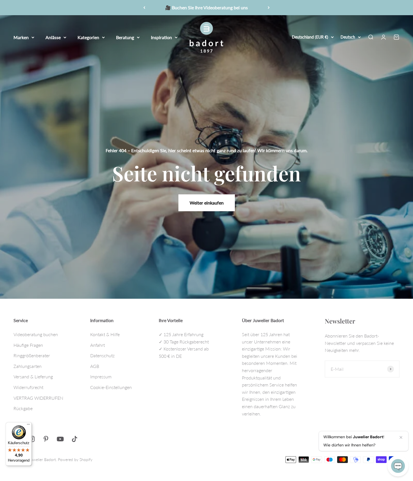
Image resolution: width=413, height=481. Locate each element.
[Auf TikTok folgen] (74, 439)
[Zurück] (144, 7)
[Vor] (269, 7)
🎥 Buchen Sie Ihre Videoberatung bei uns (206, 7)
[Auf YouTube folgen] (60, 439)
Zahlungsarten (27, 366)
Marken (21, 37)
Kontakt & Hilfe (105, 334)
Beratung (125, 37)
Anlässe (53, 37)
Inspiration (161, 37)
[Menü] (28, 425)
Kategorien (88, 37)
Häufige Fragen (28, 345)
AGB (94, 366)
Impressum (101, 376)
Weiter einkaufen (207, 202)
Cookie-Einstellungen (111, 387)
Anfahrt (97, 345)
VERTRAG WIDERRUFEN (38, 398)
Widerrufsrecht (28, 387)
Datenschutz (102, 355)
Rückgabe (23, 408)
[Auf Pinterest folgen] (46, 439)
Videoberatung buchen (35, 334)
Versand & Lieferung (33, 376)
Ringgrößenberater (31, 355)
